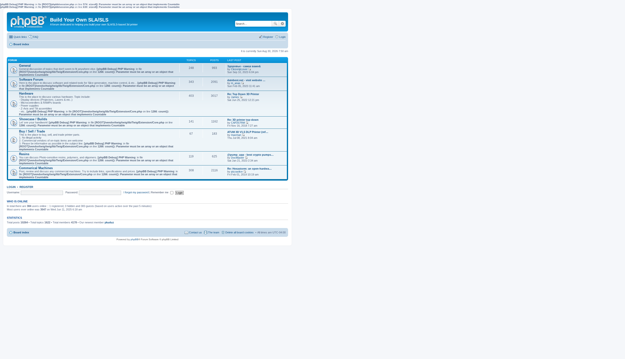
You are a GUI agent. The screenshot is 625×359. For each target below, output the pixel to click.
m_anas (235, 83)
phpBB (134, 239)
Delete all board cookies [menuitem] (239, 232)
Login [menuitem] (282, 36)
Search (275, 24)
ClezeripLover (239, 69)
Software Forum (31, 79)
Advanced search (282, 24)
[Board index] (29, 21)
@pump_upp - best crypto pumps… (250, 154)
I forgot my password (136, 192)
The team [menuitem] (213, 232)
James (235, 97)
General (25, 65)
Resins (24, 154)
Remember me (160, 192)
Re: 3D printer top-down (243, 119)
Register (26, 186)
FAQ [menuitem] (35, 36)
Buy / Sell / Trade (32, 131)
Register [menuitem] (268, 36)
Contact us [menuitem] (195, 232)
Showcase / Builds (33, 119)
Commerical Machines (36, 168)
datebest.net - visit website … (246, 80)
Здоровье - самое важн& (244, 66)
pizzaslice (237, 171)
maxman (236, 134)
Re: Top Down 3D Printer (243, 94)
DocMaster (237, 157)
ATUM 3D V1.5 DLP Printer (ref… (247, 132)
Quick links (20, 36)
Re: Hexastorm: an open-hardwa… (249, 168)
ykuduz (109, 222)
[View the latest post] (249, 69)
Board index (21, 232)
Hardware (26, 93)
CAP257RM (238, 122)
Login (11, 186)
